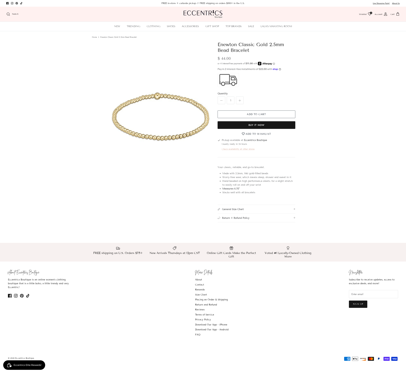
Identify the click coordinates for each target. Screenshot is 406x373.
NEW (117, 26)
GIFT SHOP (212, 26)
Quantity (223, 93)
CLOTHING (153, 26)
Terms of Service (204, 314)
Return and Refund (206, 304)
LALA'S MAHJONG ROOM (276, 26)
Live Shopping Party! (381, 3)
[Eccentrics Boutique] (203, 14)
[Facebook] (7, 3)
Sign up (358, 304)
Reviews (200, 309)
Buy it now (257, 125)
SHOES (171, 26)
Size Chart (201, 294)
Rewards (200, 289)
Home (94, 37)
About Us (396, 3)
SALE (251, 26)
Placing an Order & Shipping (211, 299)
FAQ (197, 334)
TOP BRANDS (234, 26)
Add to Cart (256, 114)
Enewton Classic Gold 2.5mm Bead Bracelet (118, 37)
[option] (161, 116)
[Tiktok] (21, 3)
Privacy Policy (203, 319)
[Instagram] (12, 3)
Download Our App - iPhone (211, 324)
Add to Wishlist (258, 134)
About (198, 279)
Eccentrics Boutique (24, 358)
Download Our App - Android (212, 329)
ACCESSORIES (190, 26)
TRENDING (133, 26)
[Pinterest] (17, 3)
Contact (199, 284)
